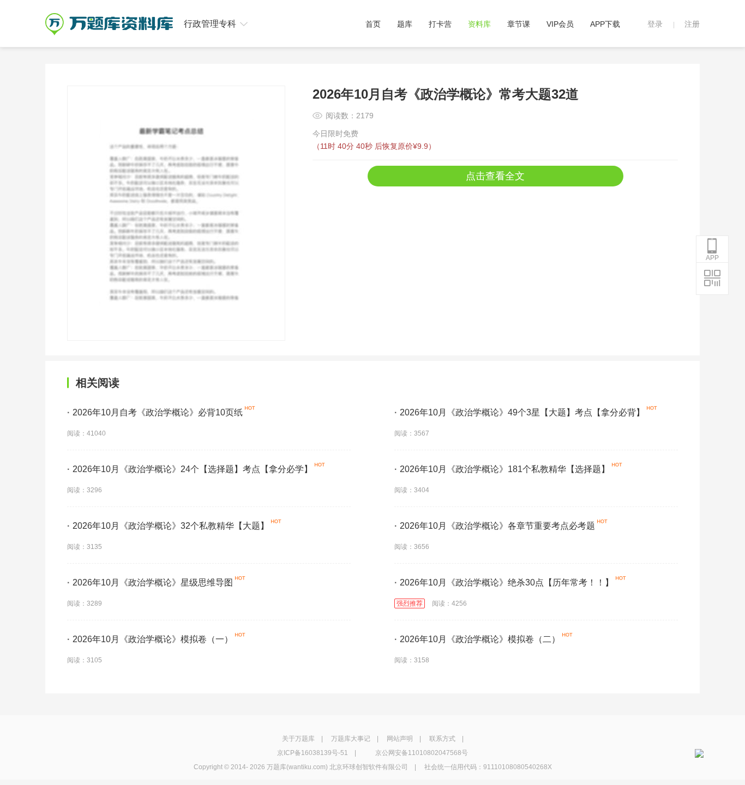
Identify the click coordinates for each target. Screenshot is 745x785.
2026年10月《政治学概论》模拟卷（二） (477, 639)
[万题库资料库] (109, 17)
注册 (692, 24)
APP (712, 258)
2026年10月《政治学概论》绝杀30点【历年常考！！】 (504, 582)
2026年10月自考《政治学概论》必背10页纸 (155, 412)
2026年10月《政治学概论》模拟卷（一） (150, 639)
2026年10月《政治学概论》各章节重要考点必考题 (494, 525)
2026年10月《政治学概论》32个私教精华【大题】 (168, 525)
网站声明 (400, 738)
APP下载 (605, 24)
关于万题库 (298, 738)
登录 (655, 24)
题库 (404, 24)
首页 (373, 24)
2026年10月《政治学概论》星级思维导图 (150, 582)
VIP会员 (560, 24)
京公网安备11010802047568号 (421, 753)
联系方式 (442, 738)
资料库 (479, 24)
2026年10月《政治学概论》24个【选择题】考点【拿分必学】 (190, 469)
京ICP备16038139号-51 (312, 753)
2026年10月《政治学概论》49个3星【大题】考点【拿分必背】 (519, 412)
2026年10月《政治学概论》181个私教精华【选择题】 (502, 469)
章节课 (518, 24)
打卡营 (440, 24)
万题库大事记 (350, 738)
